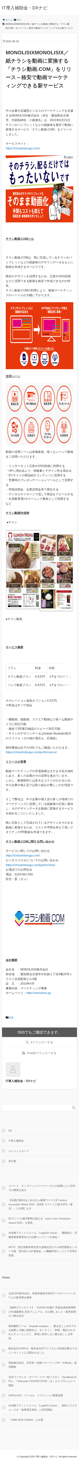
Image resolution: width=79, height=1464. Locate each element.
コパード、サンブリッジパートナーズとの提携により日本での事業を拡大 (41, 1187)
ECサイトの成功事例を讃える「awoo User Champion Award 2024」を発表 (39, 1220)
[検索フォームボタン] (74, 1107)
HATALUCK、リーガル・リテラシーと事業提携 (35, 1395)
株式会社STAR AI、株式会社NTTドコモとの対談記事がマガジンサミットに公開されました (42, 1350)
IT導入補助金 (16, 1140)
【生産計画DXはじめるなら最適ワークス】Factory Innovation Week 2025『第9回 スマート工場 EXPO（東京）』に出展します (40, 1204)
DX (11, 1017)
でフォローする (41, 1042)
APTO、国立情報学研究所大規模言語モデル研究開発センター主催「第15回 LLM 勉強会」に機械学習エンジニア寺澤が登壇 (42, 1251)
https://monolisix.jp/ (38, 992)
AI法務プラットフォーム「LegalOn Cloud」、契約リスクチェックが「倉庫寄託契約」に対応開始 (42, 1407)
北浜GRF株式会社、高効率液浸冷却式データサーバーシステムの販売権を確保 (42, 1295)
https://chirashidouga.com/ (23, 148)
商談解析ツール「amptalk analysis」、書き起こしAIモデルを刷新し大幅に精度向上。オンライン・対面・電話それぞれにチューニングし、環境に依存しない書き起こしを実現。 (42, 1332)
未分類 (12, 1161)
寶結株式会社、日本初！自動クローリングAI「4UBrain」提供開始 (42, 1364)
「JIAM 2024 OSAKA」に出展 (25, 1419)
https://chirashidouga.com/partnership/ (30, 865)
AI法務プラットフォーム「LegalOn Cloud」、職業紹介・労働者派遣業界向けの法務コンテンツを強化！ (42, 1234)
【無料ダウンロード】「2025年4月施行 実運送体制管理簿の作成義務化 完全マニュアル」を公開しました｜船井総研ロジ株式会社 (42, 1311)
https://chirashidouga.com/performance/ (31, 752)
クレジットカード (18, 1151)
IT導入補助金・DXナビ (25, 7)
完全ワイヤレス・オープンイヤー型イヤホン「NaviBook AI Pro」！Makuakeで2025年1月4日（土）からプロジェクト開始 (42, 1381)
